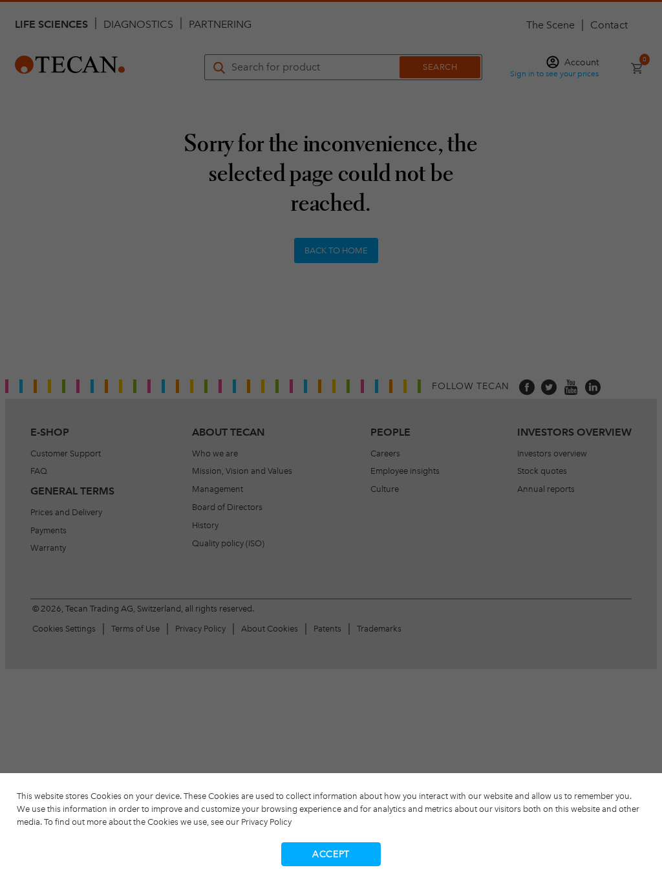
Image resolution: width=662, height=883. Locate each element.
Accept (331, 854)
